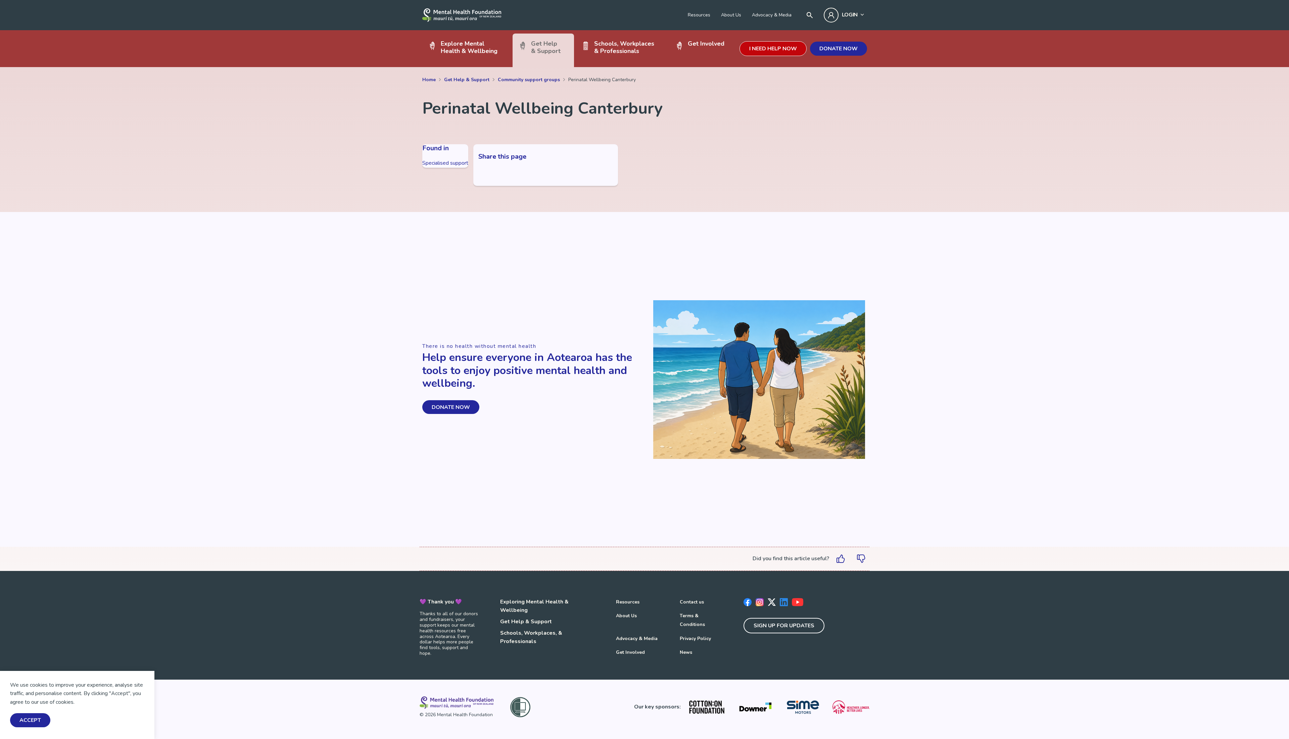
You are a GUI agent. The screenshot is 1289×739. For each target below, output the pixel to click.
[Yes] (840, 558)
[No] (861, 558)
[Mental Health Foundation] (461, 15)
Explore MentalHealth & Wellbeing (469, 47)
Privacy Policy (695, 638)
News (686, 652)
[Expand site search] (810, 15)
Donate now (838, 48)
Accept (30, 720)
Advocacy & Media (772, 15)
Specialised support (445, 163)
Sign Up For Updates (784, 625)
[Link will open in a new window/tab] (706, 707)
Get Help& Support (546, 47)
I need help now (773, 48)
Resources (699, 15)
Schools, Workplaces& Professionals (624, 47)
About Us (731, 15)
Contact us (692, 602)
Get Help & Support (526, 621)
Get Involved (706, 44)
